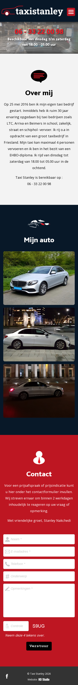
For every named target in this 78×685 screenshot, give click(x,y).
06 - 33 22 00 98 (39, 32)
